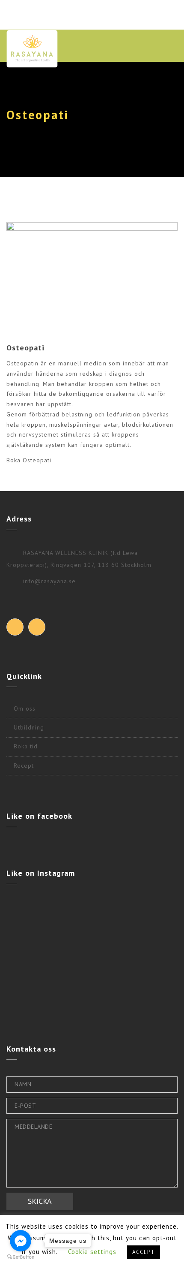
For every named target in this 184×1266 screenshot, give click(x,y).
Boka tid (26, 746)
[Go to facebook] (20, 1240)
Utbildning (29, 727)
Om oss (25, 708)
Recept (24, 765)
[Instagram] (36, 627)
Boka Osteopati (28, 460)
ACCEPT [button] (143, 1252)
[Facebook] (15, 627)
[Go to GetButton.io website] (20, 1257)
